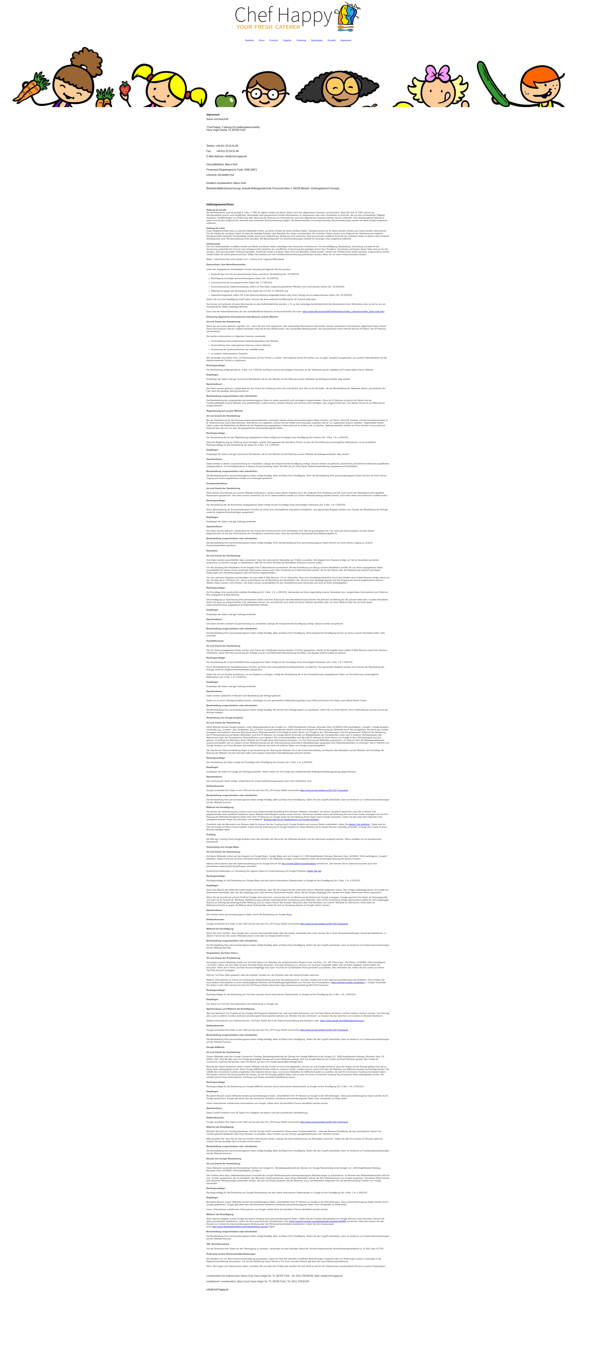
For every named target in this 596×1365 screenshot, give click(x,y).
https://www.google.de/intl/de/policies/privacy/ (342, 1020)
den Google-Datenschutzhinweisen (299, 863)
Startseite (249, 40)
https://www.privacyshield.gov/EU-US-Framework (324, 790)
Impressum (346, 40)
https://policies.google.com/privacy (348, 982)
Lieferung (301, 40)
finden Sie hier (314, 871)
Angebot (287, 40)
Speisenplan (317, 40)
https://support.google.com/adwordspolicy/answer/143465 (317, 1221)
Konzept (273, 40)
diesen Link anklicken (359, 824)
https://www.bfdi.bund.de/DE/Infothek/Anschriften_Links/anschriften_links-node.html (343, 311)
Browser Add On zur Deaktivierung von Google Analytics (291, 819)
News (261, 40)
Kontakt (332, 40)
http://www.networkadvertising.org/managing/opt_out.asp (240, 1226)
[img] (298, 16)
